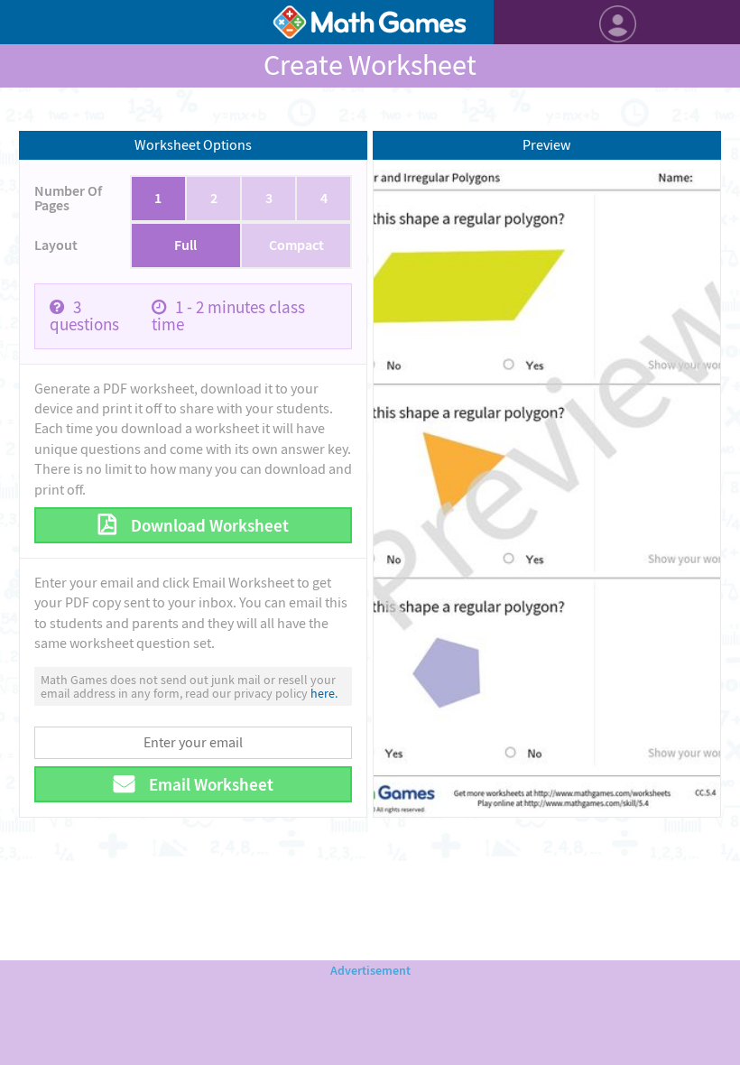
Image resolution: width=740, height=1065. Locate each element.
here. (324, 693)
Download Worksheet (208, 525)
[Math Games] (369, 22)
